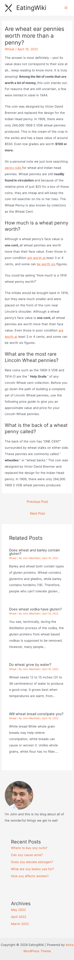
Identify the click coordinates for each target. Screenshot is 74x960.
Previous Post (37, 502)
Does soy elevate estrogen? (32, 862)
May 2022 (18, 910)
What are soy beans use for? (32, 869)
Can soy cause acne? (27, 855)
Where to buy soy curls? (29, 848)
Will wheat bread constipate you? (36, 714)
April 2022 (18, 917)
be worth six (46, 264)
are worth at (36, 258)
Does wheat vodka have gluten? (35, 609)
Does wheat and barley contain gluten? (34, 552)
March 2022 (20, 924)
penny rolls (13, 168)
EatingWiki (31, 7)
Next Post (37, 513)
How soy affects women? (30, 876)
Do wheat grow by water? (30, 664)
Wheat (9, 49)
